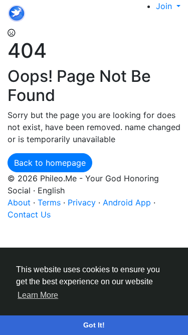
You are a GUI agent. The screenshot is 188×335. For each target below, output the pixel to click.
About (20, 202)
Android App (128, 202)
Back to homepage (50, 163)
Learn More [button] (38, 295)
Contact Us (29, 214)
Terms (50, 202)
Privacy (83, 202)
